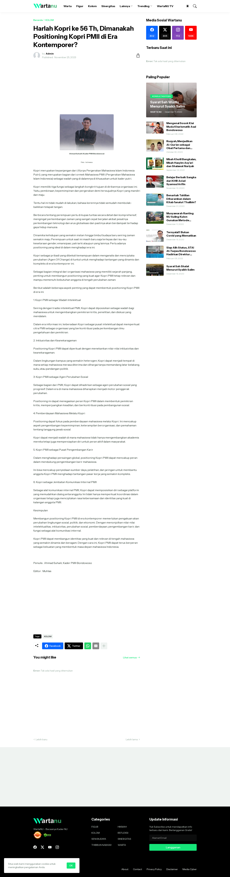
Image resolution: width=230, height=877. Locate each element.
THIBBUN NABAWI (101, 844)
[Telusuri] (193, 6)
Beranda (38, 20)
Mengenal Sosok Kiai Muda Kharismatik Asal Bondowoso (181, 126)
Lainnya (125, 6)
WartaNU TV (165, 6)
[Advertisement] (86, 86)
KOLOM (49, 20)
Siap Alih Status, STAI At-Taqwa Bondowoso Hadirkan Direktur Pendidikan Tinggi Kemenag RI (181, 251)
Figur (79, 6)
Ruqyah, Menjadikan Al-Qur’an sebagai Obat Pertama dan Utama (179, 144)
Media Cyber (190, 869)
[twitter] (42, 847)
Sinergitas (108, 6)
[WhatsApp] (87, 645)
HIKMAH (122, 826)
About (124, 869)
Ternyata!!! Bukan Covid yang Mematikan (181, 233)
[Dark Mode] (186, 6)
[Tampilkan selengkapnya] (104, 645)
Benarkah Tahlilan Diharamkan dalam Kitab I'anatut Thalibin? (181, 199)
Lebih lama (132, 739)
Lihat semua (130, 657)
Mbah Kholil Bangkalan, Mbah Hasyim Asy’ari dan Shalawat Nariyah (181, 162)
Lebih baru (41, 739)
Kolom (92, 6)
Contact (137, 869)
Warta (67, 6)
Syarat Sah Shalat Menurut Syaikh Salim (180, 268)
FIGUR (94, 826)
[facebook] (35, 847)
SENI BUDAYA (98, 838)
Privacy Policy (154, 869)
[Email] (95, 645)
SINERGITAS (124, 838)
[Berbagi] (136, 55)
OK (71, 865)
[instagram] (57, 847)
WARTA (122, 844)
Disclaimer (172, 869)
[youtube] (50, 847)
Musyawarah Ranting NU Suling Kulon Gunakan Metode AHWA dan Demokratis (181, 217)
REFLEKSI (123, 832)
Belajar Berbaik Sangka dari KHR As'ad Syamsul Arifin (181, 181)
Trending (143, 6)
